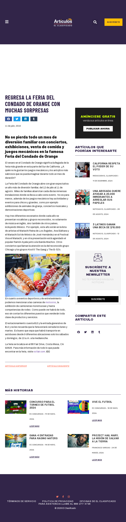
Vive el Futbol (102, 401)
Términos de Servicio (21, 501)
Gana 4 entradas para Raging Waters (44, 437)
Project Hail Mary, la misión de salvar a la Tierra (105, 438)
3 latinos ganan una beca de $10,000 (106, 226)
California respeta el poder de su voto (106, 166)
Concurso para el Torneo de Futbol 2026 (42, 404)
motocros (50, 302)
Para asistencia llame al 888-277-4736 (65, 504)
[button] (95, 22)
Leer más (34, 426)
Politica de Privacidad (57, 501)
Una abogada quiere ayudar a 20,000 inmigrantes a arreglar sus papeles (107, 197)
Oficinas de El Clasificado (98, 501)
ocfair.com (39, 351)
